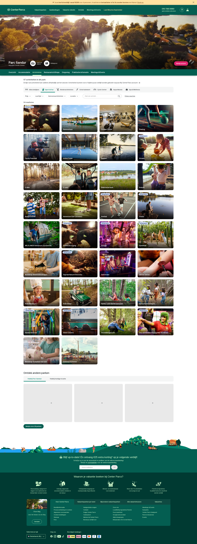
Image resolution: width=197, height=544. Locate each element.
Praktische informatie (80, 72)
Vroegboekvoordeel (119, 515)
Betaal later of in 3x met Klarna (122, 519)
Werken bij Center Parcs (90, 517)
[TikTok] (63, 536)
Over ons (116, 507)
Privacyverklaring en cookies (63, 510)
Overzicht (12, 72)
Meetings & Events (94, 10)
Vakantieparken (40, 10)
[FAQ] (182, 10)
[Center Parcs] (16, 10)
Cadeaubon (87, 515)
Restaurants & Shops (51, 72)
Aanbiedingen (54, 10)
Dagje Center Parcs (89, 512)
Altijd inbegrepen (118, 517)
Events (144, 517)
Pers (55, 519)
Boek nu (140, 2)
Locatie (73, 96)
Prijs (26, 96)
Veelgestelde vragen (90, 507)
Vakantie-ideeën (69, 10)
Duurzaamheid (117, 512)
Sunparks (145, 510)
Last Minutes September (113, 10)
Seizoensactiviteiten (55, 96)
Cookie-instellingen (60, 515)
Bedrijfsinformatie (59, 507)
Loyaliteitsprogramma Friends (122, 510)
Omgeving (66, 72)
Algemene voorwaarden (61, 512)
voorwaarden (92, 462)
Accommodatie (24, 72)
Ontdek (81, 10)
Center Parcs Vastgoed (149, 512)
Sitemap (56, 517)
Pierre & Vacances (148, 515)
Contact (85, 510)
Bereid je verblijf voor (90, 519)
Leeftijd (38, 96)
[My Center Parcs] (188, 10)
